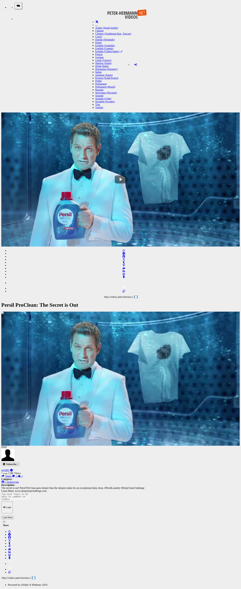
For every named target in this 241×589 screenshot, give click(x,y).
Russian (99, 89)
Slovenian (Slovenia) (106, 92)
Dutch (98, 42)
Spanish (99, 95)
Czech (98, 36)
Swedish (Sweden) (105, 101)
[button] (10, 464)
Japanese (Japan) (104, 75)
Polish (98, 81)
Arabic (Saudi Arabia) (106, 27)
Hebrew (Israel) (103, 63)
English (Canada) (104, 48)
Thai (97, 104)
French (98, 54)
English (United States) (107, 51)
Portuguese (101, 83)
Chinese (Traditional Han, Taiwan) (113, 33)
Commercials (12, 482)
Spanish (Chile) (103, 98)
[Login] (135, 64)
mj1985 (5, 470)
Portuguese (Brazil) (105, 86)
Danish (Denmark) (105, 39)
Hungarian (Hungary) (106, 69)
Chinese (99, 30)
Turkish (99, 107)
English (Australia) (105, 45)
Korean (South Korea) (106, 78)
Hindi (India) (102, 66)
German (99, 57)
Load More (8, 517)
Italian (98, 72)
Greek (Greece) (103, 60)
